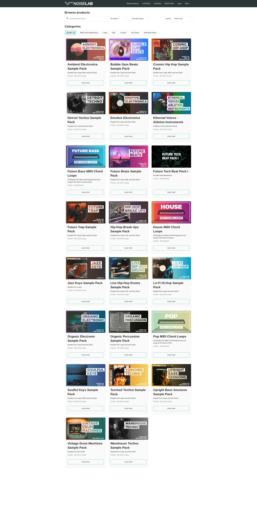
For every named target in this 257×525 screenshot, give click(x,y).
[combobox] (118, 18)
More (187, 3)
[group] (120, 32)
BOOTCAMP (169, 3)
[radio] (71, 32)
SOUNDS (157, 3)
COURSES (146, 3)
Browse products (133, 3)
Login (179, 3)
